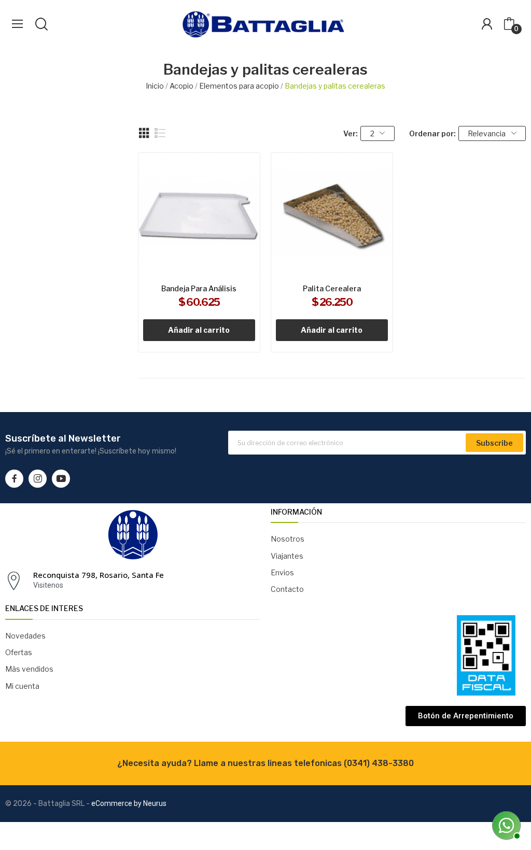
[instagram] (38, 479)
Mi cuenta (22, 686)
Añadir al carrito (199, 329)
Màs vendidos (29, 668)
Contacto (287, 589)
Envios (282, 572)
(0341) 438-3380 (379, 763)
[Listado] (160, 133)
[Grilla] (144, 133)
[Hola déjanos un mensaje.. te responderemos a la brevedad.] (505, 824)
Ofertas (18, 652)
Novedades (25, 635)
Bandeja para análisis (198, 288)
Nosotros (287, 538)
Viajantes (287, 555)
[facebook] (14, 479)
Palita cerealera (332, 288)
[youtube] (61, 479)
